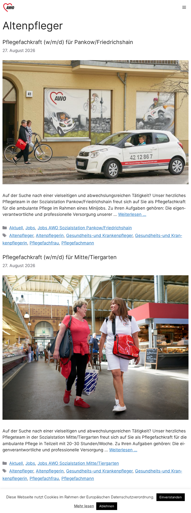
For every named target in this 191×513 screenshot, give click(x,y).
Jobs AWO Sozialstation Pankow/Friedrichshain (85, 227)
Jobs (30, 227)
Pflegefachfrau (44, 242)
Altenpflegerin (50, 235)
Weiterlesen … (132, 214)
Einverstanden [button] (170, 497)
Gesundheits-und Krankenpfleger (99, 235)
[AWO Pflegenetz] (8, 7)
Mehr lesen (84, 506)
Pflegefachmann (77, 242)
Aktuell (16, 227)
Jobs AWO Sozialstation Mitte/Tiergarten (78, 463)
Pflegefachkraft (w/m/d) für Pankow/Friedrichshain (67, 42)
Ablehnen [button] (106, 506)
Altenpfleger (21, 235)
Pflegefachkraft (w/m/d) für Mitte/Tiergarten (59, 257)
